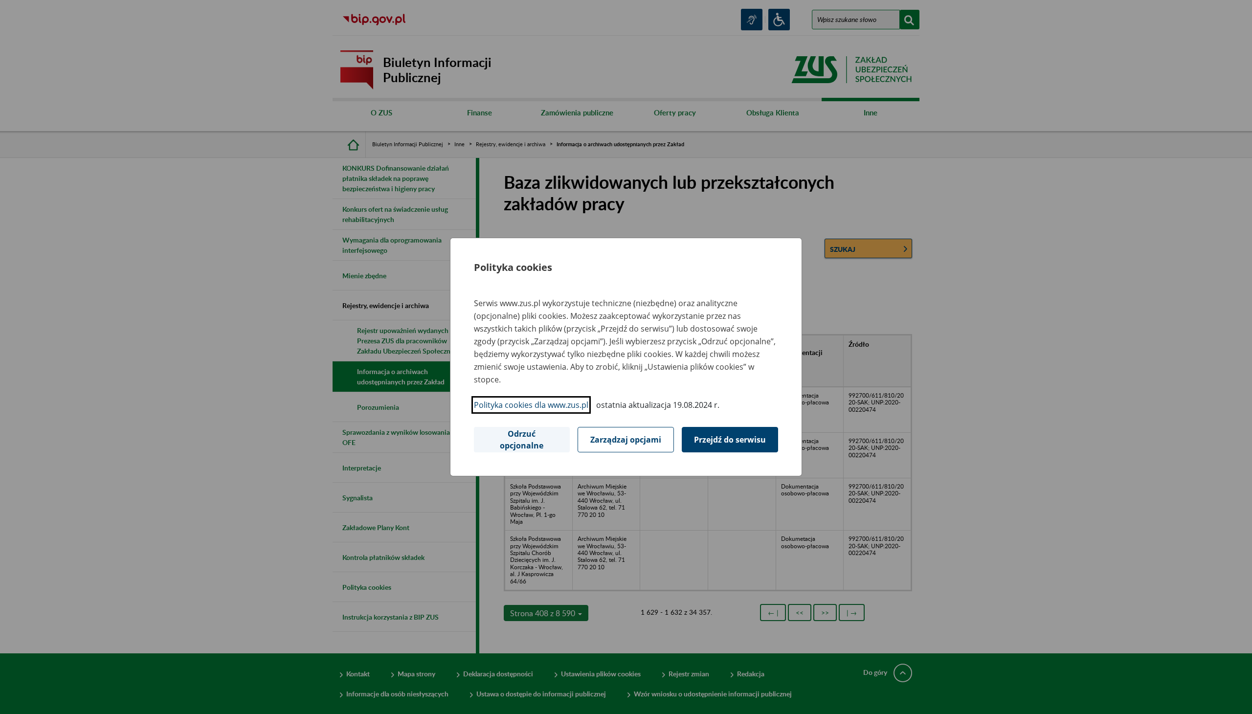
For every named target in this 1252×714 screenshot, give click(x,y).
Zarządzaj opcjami (625, 439)
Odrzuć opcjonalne (521, 439)
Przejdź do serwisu (730, 439)
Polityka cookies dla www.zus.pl (531, 405)
